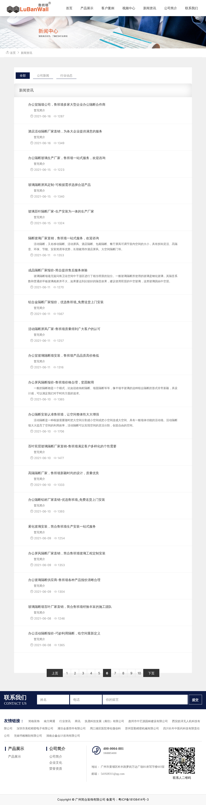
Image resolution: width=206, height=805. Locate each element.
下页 (151, 673)
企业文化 (55, 762)
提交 (195, 700)
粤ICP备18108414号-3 (133, 799)
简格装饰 (34, 721)
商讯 (77, 721)
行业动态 (66, 75)
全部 (23, 75)
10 (139, 673)
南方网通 (49, 721)
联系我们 (191, 8)
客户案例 (107, 8)
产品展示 (86, 8)
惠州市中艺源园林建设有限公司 (148, 721)
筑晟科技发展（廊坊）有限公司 (104, 721)
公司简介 (170, 8)
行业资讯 (65, 721)
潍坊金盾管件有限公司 (72, 728)
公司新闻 (43, 75)
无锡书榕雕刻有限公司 (28, 735)
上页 (55, 673)
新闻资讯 (149, 8)
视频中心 (128, 8)
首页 (69, 8)
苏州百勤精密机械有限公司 (142, 728)
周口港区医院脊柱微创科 (105, 728)
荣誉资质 (55, 768)
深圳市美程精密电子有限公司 (35, 728)
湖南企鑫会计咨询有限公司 (63, 735)
